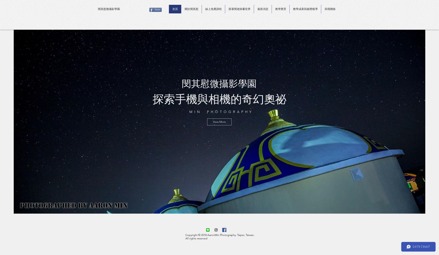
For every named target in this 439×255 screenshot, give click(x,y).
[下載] (208, 230)
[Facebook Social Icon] (224, 230)
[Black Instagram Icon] (216, 230)
